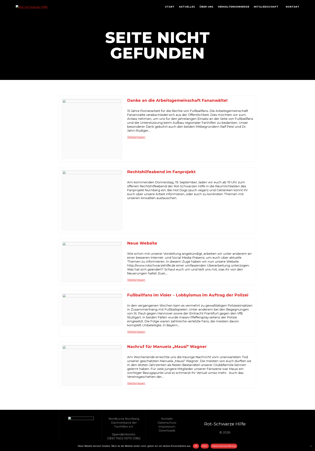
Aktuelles (187, 6)
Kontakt (292, 6)
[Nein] (311, 446)
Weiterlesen (136, 137)
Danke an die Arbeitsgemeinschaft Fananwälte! (177, 100)
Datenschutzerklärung (224, 446)
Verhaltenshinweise (233, 6)
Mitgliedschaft (266, 6)
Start (170, 6)
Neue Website (142, 243)
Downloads (167, 430)
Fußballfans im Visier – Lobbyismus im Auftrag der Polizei (187, 295)
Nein (204, 446)
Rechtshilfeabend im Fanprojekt (161, 171)
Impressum (166, 426)
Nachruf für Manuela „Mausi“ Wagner (167, 346)
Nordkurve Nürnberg (124, 418)
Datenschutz (167, 422)
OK (196, 446)
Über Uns (206, 6)
